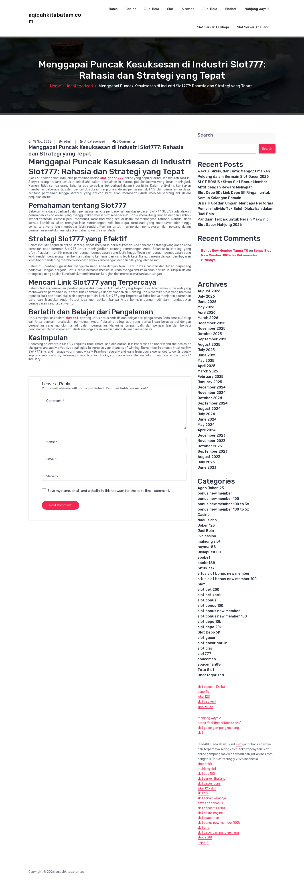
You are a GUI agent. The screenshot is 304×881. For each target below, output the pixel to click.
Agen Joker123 (211, 488)
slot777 (204, 654)
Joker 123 (206, 525)
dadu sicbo (207, 520)
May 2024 (206, 425)
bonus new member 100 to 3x (223, 504)
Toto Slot (206, 670)
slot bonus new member (219, 611)
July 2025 (206, 350)
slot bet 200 (208, 589)
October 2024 (210, 398)
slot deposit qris (209, 783)
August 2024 (209, 409)
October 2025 (210, 334)
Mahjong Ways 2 (257, 9)
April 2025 (206, 366)
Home (113, 9)
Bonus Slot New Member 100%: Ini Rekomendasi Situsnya (236, 255)
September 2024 (213, 403)
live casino (207, 536)
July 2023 (206, 462)
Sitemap (188, 9)
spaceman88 (209, 664)
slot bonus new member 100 (222, 616)
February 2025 (210, 376)
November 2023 (211, 441)
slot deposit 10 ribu (211, 687)
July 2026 (206, 296)
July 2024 (206, 414)
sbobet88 (206, 563)
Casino (131, 9)
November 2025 (211, 328)
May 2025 (206, 360)
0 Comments (126, 141)
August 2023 (209, 457)
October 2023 (210, 446)
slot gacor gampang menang (218, 728)
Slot (170, 9)
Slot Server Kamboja (213, 27)
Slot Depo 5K (209, 632)
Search (205, 135)
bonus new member (215, 493)
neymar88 (207, 547)
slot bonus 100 (210, 605)
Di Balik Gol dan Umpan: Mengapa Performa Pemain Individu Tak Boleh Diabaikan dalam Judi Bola (235, 208)
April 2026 (207, 312)
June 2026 (207, 302)
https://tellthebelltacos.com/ (219, 723)
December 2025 (211, 323)
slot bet (71, 318)
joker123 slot (207, 788)
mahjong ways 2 (209, 718)
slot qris (205, 648)
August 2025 (209, 344)
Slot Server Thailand (253, 27)
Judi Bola (151, 9)
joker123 (204, 697)
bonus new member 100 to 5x (223, 509)
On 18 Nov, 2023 (40, 141)
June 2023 (207, 467)
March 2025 (208, 371)
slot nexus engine (210, 813)
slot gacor (207, 638)
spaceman (207, 659)
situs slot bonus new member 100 (227, 579)
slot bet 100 (206, 774)
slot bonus (207, 600)
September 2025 (212, 339)
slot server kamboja (212, 798)
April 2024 (207, 430)
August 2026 (209, 291)
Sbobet (231, 9)
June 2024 (207, 419)
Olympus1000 (209, 552)
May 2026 (206, 307)
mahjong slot (209, 541)
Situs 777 (206, 568)
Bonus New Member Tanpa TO (224, 251)
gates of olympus (210, 803)
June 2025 (207, 355)
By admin (65, 141)
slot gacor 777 (112, 178)
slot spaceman (208, 818)
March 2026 (208, 318)
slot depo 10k (209, 621)
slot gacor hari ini (213, 643)
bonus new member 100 (218, 499)
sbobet (204, 557)
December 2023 (211, 435)
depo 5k (203, 692)
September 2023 (212, 451)
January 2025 (210, 382)
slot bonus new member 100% (219, 823)
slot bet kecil (209, 595)
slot (200, 733)
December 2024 (212, 387)
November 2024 (212, 392)
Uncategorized (79, 86)
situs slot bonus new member (224, 573)
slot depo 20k (210, 627)
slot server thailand (211, 779)
